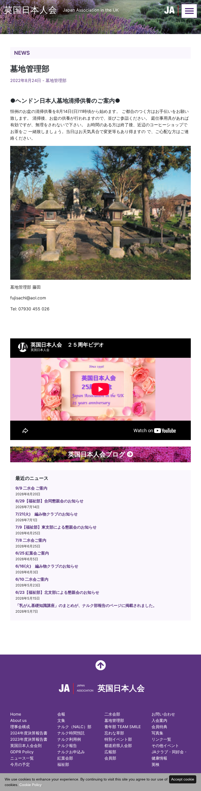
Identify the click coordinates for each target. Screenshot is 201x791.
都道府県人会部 (118, 745)
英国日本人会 (61, 10)
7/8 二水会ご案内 (30, 540)
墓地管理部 (56, 80)
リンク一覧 (161, 739)
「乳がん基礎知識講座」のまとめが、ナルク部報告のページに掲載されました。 (86, 605)
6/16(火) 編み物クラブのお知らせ (46, 566)
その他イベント (165, 745)
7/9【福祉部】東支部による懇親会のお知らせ (56, 527)
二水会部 (112, 714)
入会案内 (159, 720)
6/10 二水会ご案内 (31, 579)
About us (18, 720)
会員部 (110, 758)
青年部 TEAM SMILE (122, 726)
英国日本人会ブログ (97, 454)
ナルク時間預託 (71, 732)
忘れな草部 (114, 732)
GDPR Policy (22, 751)
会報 (61, 714)
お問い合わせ (163, 714)
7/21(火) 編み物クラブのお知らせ (46, 514)
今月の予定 (20, 764)
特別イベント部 (118, 739)
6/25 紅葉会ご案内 (32, 553)
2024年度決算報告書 (28, 732)
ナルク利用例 (69, 739)
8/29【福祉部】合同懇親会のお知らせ (49, 500)
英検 (155, 764)
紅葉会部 (65, 758)
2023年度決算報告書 (28, 739)
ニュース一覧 (22, 758)
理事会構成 (20, 726)
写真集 (157, 732)
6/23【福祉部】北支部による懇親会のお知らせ (57, 592)
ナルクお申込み (71, 751)
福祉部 (63, 764)
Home (15, 714)
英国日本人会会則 (26, 745)
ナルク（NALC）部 (74, 726)
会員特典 (159, 726)
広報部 (110, 751)
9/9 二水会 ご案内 (31, 488)
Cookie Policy (30, 785)
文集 (61, 720)
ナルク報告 (67, 745)
